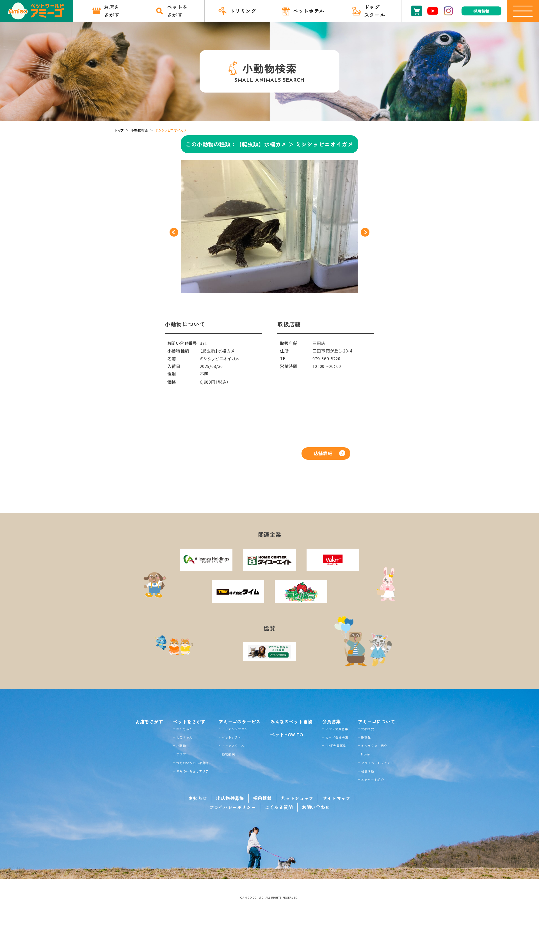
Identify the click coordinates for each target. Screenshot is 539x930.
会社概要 (367, 729)
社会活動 (367, 771)
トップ (119, 130)
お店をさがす (149, 721)
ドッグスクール (233, 745)
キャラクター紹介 (374, 745)
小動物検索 (139, 130)
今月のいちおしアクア (192, 771)
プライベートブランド (377, 763)
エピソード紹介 (372, 779)
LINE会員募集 (335, 745)
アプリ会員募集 (336, 729)
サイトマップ (337, 798)
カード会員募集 (336, 737)
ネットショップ (297, 798)
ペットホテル (231, 737)
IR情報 (366, 737)
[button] (174, 232)
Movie (365, 754)
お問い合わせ (316, 807)
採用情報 (262, 798)
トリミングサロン (235, 729)
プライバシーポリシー (232, 807)
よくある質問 (279, 807)
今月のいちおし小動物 (192, 763)
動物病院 (228, 754)
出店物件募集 (230, 798)
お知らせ (197, 798)
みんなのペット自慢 (291, 721)
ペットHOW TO (286, 734)
